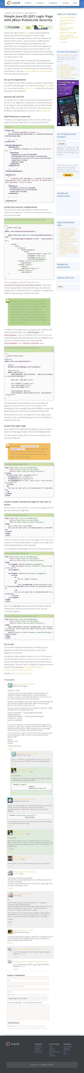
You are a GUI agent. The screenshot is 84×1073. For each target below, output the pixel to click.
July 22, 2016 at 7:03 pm (22, 894)
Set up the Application (68, 17)
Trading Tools (64, 76)
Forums (51, 1048)
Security (30, 673)
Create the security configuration (67, 29)
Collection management (68, 69)
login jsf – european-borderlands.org (27, 949)
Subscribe (52, 1056)
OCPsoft (38, 1065)
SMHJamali (17, 859)
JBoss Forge (47, 86)
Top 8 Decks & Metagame (69, 75)
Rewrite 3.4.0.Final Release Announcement (68, 246)
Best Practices (68, 1046)
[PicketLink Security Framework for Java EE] (29, 28)
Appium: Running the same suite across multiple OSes (67, 236)
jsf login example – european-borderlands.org (30, 962)
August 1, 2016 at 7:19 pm (23, 930)
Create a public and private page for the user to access (69, 37)
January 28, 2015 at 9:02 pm (24, 684)
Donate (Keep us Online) (54, 1053)
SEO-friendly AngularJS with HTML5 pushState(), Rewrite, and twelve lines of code (69, 252)
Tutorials (40, 3)
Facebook (67, 1048)
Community (53, 3)
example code (45, 111)
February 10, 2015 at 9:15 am (24, 832)
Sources (65, 3)
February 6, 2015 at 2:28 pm (24, 799)
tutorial (27, 33)
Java (65, 1052)
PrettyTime (38, 1050)
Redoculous (38, 1052)
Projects (28, 3)
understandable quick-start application (38, 71)
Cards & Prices (65, 71)
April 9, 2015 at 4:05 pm (22, 857)
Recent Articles (65, 73)
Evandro (16, 874)
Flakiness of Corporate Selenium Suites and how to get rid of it (69, 241)
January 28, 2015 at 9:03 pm (27, 753)
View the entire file (44, 127)
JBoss (14, 673)
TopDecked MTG (66, 55)
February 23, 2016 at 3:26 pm (24, 872)
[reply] (10, 749)
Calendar (52, 1050)
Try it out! (63, 42)
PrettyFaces (38, 1046)
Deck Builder (64, 65)
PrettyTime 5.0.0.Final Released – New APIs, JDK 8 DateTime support (69, 230)
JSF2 (18, 673)
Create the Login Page (68, 33)
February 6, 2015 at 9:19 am (27, 769)
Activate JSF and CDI (67, 20)
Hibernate (67, 1050)
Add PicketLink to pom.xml (66, 24)
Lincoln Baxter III (23, 771)
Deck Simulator (65, 67)
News (75, 3)
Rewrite (23, 673)
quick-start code (30, 88)
